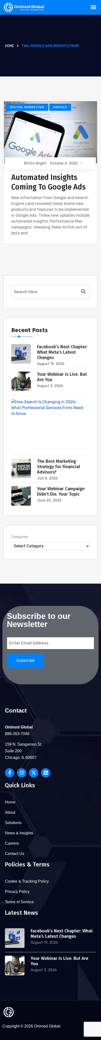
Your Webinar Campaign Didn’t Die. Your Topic (61, 491)
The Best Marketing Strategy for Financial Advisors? (58, 467)
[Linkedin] (45, 772)
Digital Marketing (27, 107)
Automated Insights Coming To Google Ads (48, 182)
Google (60, 107)
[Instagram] (21, 772)
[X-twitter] (33, 772)
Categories (19, 537)
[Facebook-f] (9, 772)
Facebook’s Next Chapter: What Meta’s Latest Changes (62, 352)
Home (9, 46)
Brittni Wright (35, 163)
